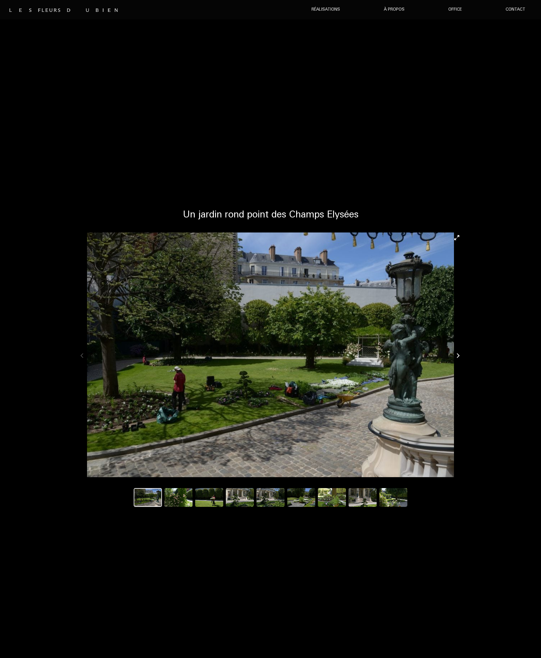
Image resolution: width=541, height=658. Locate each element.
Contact (515, 10)
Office (455, 10)
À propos (394, 10)
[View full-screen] (458, 236)
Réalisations (326, 10)
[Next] (458, 355)
